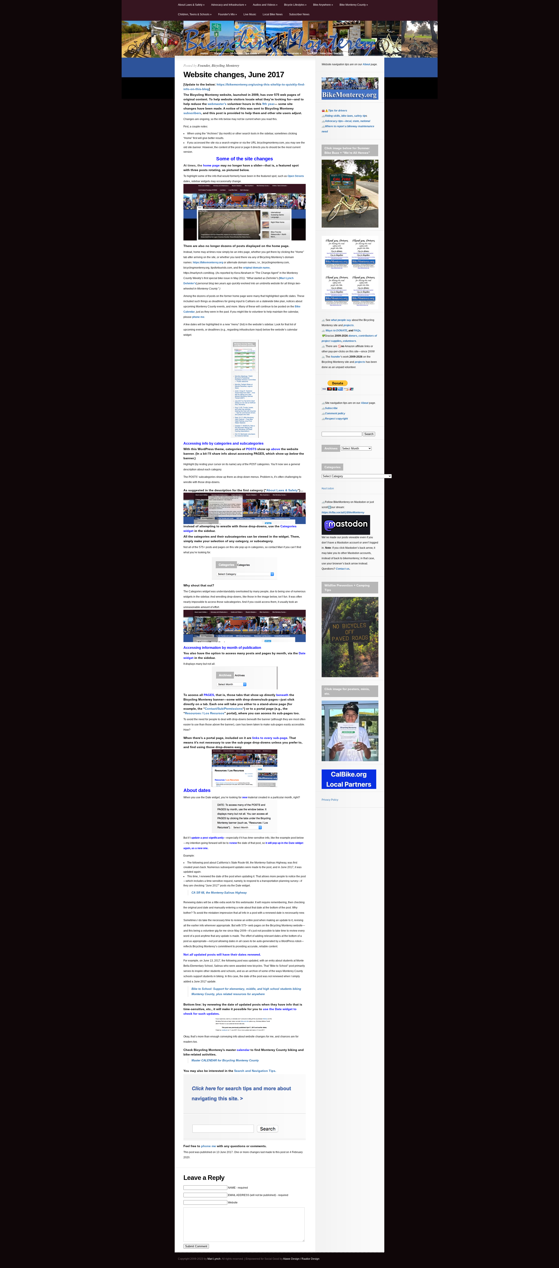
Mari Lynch (214, 1258)
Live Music (249, 14)
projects (360, 361)
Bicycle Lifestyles (295, 4)
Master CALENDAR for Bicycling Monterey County (225, 1060)
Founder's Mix (227, 14)
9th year (268, 104)
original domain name (256, 267)
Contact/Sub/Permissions (224, 708)
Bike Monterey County (354, 4)
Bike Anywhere (323, 4)
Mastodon (328, 488)
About (219, 53)
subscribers (192, 113)
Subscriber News (299, 14)
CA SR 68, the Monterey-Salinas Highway (219, 892)
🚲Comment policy (333, 413)
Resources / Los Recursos (283, 53)
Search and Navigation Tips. (255, 1071)
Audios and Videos (265, 4)
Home (204, 53)
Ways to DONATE (336, 330)
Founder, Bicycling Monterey (218, 65)
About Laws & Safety (191, 4)
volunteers (349, 341)
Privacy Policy (330, 799)
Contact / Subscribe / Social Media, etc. (331, 53)
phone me (198, 317)
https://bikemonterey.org (208, 262)
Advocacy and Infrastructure (228, 4)
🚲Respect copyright (335, 418)
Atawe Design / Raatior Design (301, 1258)
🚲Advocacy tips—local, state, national (346, 121)
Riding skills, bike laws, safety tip (345, 115)
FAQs (357, 330)
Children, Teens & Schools (195, 14)
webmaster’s (217, 104)
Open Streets (296, 176)
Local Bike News (273, 14)
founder (335, 356)
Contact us (342, 568)
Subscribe (331, 408)
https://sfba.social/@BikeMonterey (343, 512)
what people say (341, 320)
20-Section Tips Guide (244, 53)
